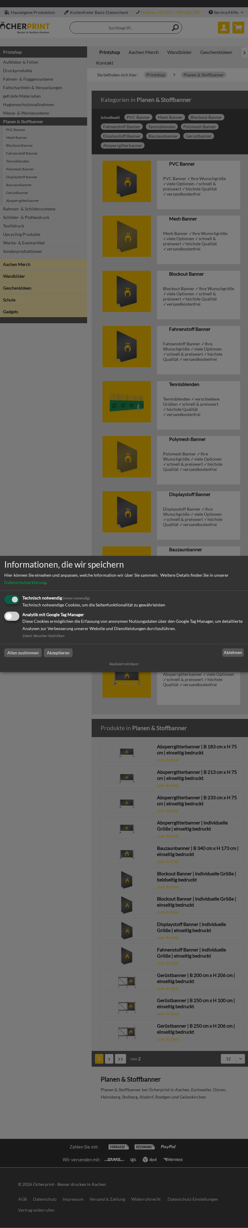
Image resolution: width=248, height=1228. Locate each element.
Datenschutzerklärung (25, 582)
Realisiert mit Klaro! (124, 664)
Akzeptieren (58, 652)
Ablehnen (233, 652)
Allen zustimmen (23, 652)
